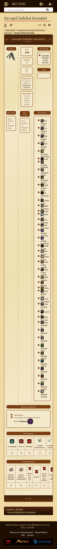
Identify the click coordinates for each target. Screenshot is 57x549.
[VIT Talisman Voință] (42, 128)
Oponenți (8, 32)
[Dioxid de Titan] (42, 256)
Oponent (19, 509)
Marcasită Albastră (44, 364)
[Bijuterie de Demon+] (42, 177)
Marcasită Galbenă (44, 357)
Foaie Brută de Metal (44, 293)
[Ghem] (42, 211)
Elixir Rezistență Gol (44, 325)
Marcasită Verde (44, 349)
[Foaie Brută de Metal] (42, 291)
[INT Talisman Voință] (42, 120)
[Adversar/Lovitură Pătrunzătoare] (39, 440)
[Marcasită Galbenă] (42, 353)
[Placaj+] (42, 288)
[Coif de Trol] (42, 311)
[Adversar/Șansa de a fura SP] (30, 468)
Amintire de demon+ (44, 173)
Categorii (10, 509)
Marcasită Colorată (44, 387)
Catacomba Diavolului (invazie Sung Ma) (45, 58)
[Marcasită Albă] (42, 338)
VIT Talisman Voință (44, 130)
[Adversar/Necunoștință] (12, 441)
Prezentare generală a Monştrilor (31, 30)
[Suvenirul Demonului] (42, 162)
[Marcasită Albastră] (42, 360)
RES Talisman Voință (44, 138)
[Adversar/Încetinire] (29, 441)
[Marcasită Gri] (42, 330)
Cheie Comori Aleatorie (44, 272)
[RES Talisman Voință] (42, 136)
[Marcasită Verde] (42, 345)
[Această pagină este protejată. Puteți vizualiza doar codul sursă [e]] (39, 25)
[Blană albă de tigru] (42, 206)
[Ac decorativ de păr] (42, 192)
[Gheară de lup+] (42, 200)
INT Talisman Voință (44, 123)
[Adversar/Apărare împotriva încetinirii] (11, 469)
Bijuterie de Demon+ (44, 181)
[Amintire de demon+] (42, 169)
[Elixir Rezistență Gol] (42, 322)
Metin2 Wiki (19, 4)
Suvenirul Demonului (44, 166)
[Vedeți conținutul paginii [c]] (5, 25)
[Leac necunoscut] (42, 219)
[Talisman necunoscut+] (42, 238)
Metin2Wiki (10, 30)
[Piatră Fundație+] (42, 277)
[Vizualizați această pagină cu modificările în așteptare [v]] (35, 25)
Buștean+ (44, 285)
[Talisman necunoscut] (42, 230)
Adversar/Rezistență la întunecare (21, 512)
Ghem (46, 211)
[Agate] (42, 159)
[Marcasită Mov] (42, 368)
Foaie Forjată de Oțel (44, 306)
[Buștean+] (42, 282)
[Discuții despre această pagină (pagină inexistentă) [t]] (11, 25)
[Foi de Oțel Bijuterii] (42, 298)
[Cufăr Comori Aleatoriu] (42, 262)
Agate (46, 159)
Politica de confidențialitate (21, 532)
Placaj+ (46, 288)
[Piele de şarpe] (42, 251)
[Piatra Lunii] (42, 214)
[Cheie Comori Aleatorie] (42, 269)
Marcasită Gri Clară (44, 395)
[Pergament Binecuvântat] (42, 151)
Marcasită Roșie (44, 380)
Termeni (30, 535)
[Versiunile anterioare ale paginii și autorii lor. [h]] (44, 25)
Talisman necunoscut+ (45, 242)
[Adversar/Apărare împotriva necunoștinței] (21, 469)
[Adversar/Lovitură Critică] (50, 440)
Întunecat (23, 421)
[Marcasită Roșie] (42, 376)
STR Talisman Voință (44, 146)
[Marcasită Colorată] (42, 384)
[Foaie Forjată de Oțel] (42, 304)
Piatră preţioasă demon (44, 187)
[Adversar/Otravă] (21, 441)
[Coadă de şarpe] (42, 245)
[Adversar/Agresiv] (36, 471)
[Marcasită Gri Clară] (42, 391)
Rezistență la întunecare (27, 86)
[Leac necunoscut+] (42, 225)
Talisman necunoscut (44, 234)
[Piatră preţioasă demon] (42, 185)
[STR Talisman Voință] (42, 143)
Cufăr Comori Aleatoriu (44, 264)
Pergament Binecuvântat (45, 155)
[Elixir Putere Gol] (42, 317)
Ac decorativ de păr (45, 195)
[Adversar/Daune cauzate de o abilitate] (44, 468)
